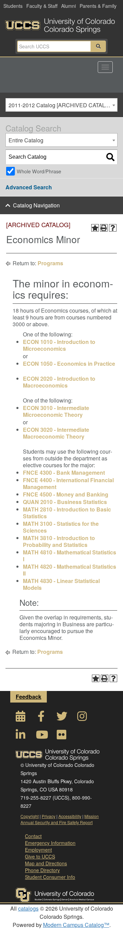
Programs (50, 263)
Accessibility (69, 816)
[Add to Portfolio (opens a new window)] (95, 228)
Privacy (48, 816)
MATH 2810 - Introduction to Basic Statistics (67, 512)
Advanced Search (28, 187)
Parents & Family (98, 5)
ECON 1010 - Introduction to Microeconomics (59, 345)
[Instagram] (82, 718)
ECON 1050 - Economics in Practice (69, 363)
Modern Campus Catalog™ (76, 925)
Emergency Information (50, 842)
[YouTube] (41, 736)
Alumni (68, 5)
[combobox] (61, 105)
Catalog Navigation (36, 205)
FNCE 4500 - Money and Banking (65, 494)
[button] (98, 46)
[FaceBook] (41, 718)
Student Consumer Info (50, 876)
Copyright (29, 816)
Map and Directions (46, 863)
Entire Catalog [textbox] (26, 140)
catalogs (28, 908)
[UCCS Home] (61, 23)
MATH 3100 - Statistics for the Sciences (61, 527)
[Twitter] (61, 718)
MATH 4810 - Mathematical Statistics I (69, 555)
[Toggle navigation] (105, 67)
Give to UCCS (40, 856)
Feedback (28, 696)
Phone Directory (42, 870)
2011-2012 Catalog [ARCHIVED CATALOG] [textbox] (61, 105)
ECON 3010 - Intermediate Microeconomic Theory (56, 411)
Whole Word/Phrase (39, 171)
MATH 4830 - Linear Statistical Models (61, 584)
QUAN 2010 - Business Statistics (65, 502)
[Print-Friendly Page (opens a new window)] (104, 228)
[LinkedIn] (20, 736)
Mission (91, 816)
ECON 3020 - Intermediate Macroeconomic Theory (56, 433)
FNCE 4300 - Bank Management (64, 472)
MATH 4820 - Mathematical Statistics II (69, 570)
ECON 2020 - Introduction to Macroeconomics (59, 382)
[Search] (110, 156)
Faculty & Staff (41, 5)
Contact (33, 836)
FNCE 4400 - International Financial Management (68, 483)
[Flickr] (61, 736)
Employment (38, 849)
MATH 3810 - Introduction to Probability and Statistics (59, 541)
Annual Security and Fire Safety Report (56, 822)
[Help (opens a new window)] (113, 228)
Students (13, 5)
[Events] (20, 718)
